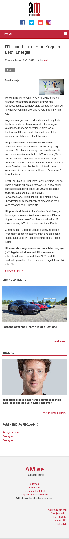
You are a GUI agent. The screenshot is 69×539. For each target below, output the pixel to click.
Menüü (8, 33)
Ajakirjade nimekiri (57, 509)
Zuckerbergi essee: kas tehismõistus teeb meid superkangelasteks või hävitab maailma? (31, 401)
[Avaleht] (35, 9)
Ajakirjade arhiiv (59, 513)
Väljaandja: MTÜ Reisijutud (34, 494)
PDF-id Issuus (60, 517)
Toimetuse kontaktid (34, 491)
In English (62, 524)
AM (46, 60)
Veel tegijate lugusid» (54, 413)
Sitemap (34, 484)
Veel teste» (60, 341)
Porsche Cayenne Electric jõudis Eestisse (29, 327)
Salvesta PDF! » (14, 270)
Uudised (10, 70)
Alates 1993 (60, 520)
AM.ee (34, 469)
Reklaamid (34, 487)
